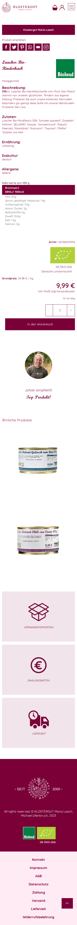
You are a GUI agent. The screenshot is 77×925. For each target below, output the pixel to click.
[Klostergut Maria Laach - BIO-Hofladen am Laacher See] (19, 7)
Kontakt (38, 859)
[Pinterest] (22, 47)
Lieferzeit (38, 909)
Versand (38, 901)
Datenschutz (38, 884)
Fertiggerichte (10, 81)
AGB (38, 876)
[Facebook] (6, 47)
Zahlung (38, 892)
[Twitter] (14, 47)
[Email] (38, 47)
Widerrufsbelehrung (38, 917)
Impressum (38, 868)
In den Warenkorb (40, 324)
